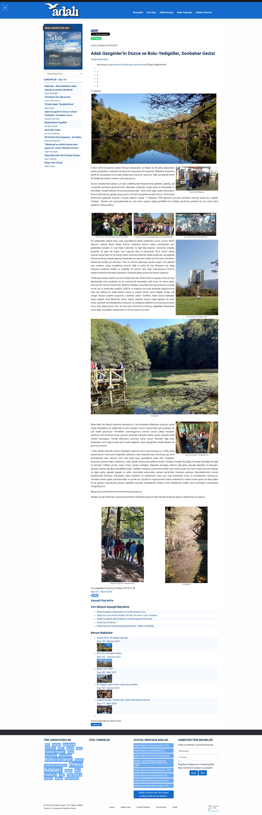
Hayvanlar (51, 755)
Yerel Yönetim (72, 778)
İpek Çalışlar (50, 108)
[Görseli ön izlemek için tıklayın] (154, 128)
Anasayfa (138, 12)
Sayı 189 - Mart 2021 (107, 672)
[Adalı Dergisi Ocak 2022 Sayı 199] (63, 49)
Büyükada (69, 744)
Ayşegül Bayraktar (99, 59)
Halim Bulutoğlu (51, 93)
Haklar (71, 752)
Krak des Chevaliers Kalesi (109, 653)
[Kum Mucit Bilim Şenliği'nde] (196, 224)
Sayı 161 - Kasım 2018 (101, 591)
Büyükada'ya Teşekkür (56, 122)
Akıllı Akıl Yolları (53, 130)
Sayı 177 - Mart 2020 (107, 703)
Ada (47, 744)
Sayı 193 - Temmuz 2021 (109, 657)
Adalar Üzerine (204, 12)
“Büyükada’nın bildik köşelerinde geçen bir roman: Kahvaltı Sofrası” (62, 146)
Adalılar (56, 744)
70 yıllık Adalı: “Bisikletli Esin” (59, 104)
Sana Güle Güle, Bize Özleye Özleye (62, 155)
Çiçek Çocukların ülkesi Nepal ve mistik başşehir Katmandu (124, 619)
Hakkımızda (126, 807)
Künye (112, 807)
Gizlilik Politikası (143, 807)
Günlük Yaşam (55, 752)
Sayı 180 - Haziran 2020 (108, 688)
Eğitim (79, 748)
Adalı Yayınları (184, 12)
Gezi (95, 595)
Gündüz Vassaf (51, 126)
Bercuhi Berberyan (52, 133)
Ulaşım (58, 778)
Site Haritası (161, 807)
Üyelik (174, 807)
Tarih (61, 775)
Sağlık (68, 770)
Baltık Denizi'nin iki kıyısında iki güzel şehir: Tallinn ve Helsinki (125, 626)
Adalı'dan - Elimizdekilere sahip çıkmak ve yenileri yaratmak (60, 88)
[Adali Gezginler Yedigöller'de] (122, 544)
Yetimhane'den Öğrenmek (57, 97)
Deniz (61, 748)
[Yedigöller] (186, 545)
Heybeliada (65, 755)
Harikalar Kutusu (69, 808)
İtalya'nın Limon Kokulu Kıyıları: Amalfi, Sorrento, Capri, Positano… (128, 615)
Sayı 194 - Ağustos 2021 (108, 641)
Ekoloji (70, 748)
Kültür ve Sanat (58, 759)
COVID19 (50, 748)
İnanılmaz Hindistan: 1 (107, 622)
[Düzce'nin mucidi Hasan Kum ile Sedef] (112, 224)
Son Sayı (151, 12)
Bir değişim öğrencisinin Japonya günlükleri (117, 684)
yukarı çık (96, 724)
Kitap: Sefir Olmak (54, 162)
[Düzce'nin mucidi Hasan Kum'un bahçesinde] (154, 224)
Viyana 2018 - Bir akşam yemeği (112, 638)
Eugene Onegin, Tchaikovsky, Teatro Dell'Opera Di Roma (123, 700)
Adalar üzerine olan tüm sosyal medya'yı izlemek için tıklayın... (153, 794)
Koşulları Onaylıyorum (188, 764)
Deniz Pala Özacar (52, 101)
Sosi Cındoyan (51, 159)
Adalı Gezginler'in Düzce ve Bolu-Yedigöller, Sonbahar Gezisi (61, 113)
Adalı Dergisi (166, 12)
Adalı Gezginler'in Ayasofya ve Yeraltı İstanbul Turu (121, 612)
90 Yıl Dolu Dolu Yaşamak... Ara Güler (63, 137)
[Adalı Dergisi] (61, 9)
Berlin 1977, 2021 (105, 669)
